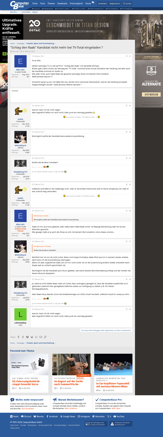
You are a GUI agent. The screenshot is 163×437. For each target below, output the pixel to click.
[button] (18, 12)
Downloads (62, 3)
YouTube (120, 416)
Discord (27, 416)
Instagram (85, 416)
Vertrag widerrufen (45, 425)
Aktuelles (13, 12)
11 (15, 388)
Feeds (15, 416)
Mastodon (100, 416)
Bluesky (40, 416)
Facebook (53, 416)
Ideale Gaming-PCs (96, 9)
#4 (130, 158)
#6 (130, 211)
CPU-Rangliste (126, 9)
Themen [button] (51, 3)
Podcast (36, 9)
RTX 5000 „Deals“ (63, 9)
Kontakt (23, 425)
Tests (42, 3)
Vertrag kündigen (60, 425)
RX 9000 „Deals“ (79, 9)
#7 (130, 241)
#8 (130, 279)
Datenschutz (15, 428)
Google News (69, 416)
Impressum (14, 425)
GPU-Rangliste (112, 9)
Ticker (35, 3)
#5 (130, 184)
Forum (88, 3)
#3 (130, 132)
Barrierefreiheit (74, 425)
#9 (130, 309)
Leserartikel (25, 12)
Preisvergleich (76, 3)
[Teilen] (126, 56)
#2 (130, 105)
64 (99, 390)
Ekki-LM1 (15, 51)
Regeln (35, 12)
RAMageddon (48, 9)
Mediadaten (32, 425)
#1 (130, 56)
